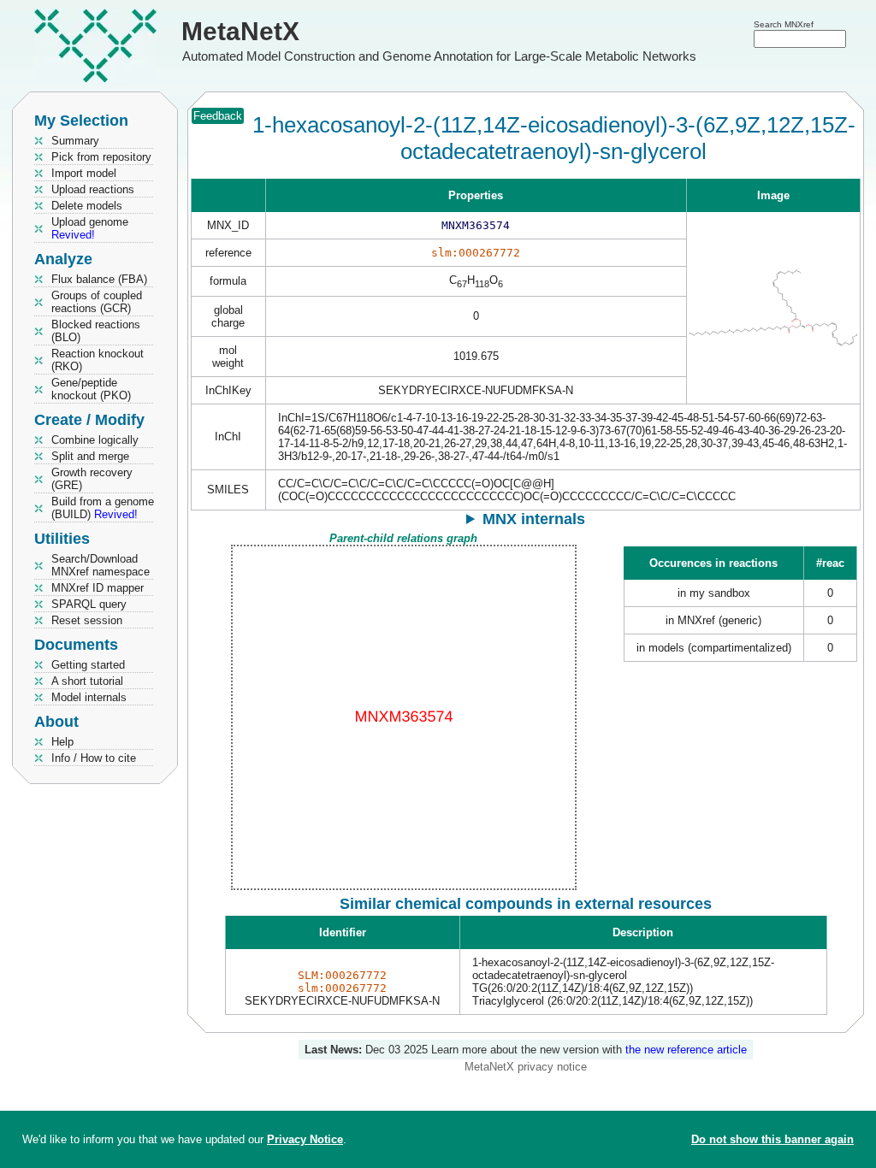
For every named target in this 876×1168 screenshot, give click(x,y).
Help (62, 741)
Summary (75, 140)
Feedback (217, 115)
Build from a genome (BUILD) (102, 508)
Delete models (86, 205)
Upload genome (89, 228)
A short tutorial (87, 681)
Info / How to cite (93, 758)
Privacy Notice (305, 1139)
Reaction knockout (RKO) (97, 360)
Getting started (88, 664)
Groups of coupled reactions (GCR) (96, 302)
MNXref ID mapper (97, 587)
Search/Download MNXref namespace (100, 565)
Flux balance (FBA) (99, 279)
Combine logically (95, 440)
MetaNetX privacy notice (526, 1066)
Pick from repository (101, 156)
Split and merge (90, 456)
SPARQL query (89, 604)
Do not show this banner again (772, 1139)
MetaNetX (240, 31)
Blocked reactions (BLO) (95, 331)
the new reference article (686, 1049)
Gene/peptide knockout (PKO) (91, 389)
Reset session (86, 620)
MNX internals (533, 519)
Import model (83, 173)
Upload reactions (92, 189)
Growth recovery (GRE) (92, 479)
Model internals (89, 697)
